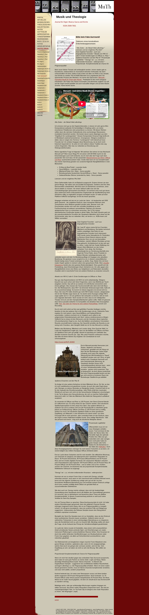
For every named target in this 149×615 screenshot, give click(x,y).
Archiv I (39, 102)
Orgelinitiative (43, 46)
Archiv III (39, 107)
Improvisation (43, 34)
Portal (40, 17)
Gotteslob (42, 32)
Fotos (40, 44)
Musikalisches (43, 22)
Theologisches (43, 25)
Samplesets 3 (41, 93)
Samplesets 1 (41, 88)
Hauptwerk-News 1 (43, 95)
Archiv (40, 113)
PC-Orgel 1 (40, 61)
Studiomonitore (41, 66)
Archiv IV (40, 109)
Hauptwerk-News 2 (43, 97)
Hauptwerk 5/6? (42, 85)
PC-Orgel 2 (40, 64)
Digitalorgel (43, 48)
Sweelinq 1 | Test (42, 59)
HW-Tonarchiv (41, 73)
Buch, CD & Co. (43, 41)
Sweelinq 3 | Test (42, 54)
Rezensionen (42, 39)
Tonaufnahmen (43, 36)
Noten (40, 29)
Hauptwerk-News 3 (43, 100)
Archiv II (39, 105)
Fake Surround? (42, 76)
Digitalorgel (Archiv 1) (43, 71)
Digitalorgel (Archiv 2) (43, 69)
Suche (40, 115)
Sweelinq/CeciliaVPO (43, 78)
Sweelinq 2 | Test (42, 57)
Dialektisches (43, 27)
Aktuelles (41, 20)
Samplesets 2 (41, 90)
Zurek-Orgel (40, 83)
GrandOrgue (41, 81)
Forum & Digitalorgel (43, 52)
